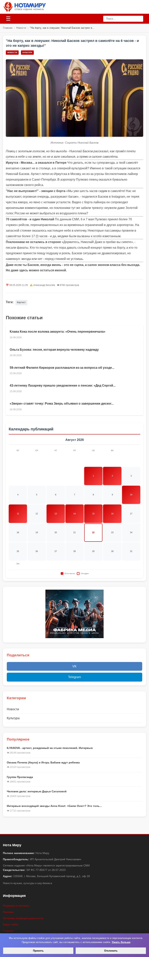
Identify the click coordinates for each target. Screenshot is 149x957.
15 (93, 513)
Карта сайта (10, 924)
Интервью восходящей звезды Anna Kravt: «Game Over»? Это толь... (54, 805)
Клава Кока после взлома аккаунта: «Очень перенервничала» (57, 331)
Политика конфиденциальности (23, 918)
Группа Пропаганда (20, 777)
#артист (21, 302)
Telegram (74, 677)
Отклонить (111, 950)
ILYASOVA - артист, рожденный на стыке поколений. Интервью (50, 747)
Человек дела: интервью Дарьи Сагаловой (37, 791)
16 (112, 513)
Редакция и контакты (16, 905)
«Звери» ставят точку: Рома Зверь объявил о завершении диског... (61, 403)
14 (74, 513)
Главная (7, 27)
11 (18, 513)
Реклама (8, 912)
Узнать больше (121, 942)
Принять (38, 950)
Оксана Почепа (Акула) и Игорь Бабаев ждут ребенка (43, 762)
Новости (21, 27)
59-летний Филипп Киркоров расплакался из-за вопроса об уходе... (62, 367)
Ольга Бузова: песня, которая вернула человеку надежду (54, 349)
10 (131, 494)
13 (56, 513)
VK (74, 666)
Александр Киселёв (44, 285)
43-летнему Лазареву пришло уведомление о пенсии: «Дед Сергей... (62, 385)
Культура (27, 52)
